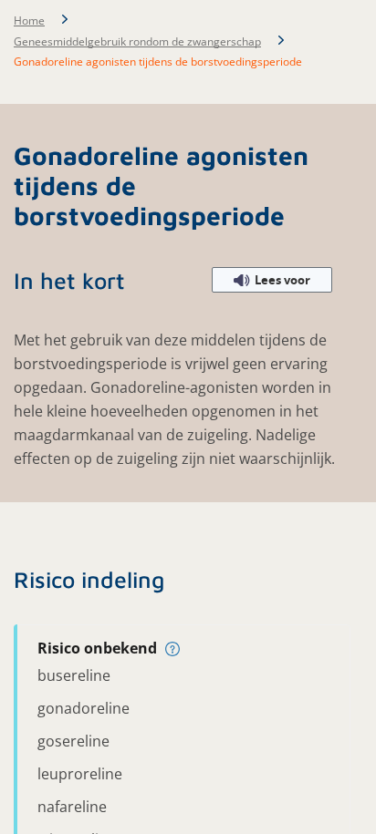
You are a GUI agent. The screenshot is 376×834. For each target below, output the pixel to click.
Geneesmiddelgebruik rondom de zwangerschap (137, 41)
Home (29, 20)
